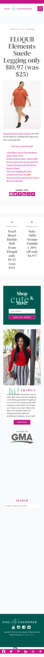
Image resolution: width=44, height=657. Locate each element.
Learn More (22, 422)
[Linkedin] (24, 194)
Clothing (30, 29)
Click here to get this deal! (22, 146)
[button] (40, 8)
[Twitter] (15, 194)
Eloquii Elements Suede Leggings (17, 133)
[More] (33, 194)
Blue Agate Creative (28, 635)
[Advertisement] (22, 472)
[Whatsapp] (29, 194)
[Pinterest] (20, 194)
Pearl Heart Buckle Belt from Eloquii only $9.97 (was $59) (12, 249)
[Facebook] (11, 194)
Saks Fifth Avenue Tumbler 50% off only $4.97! (32, 243)
